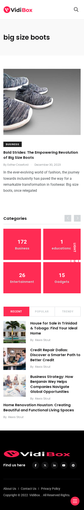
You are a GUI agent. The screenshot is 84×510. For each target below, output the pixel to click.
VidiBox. (35, 495)
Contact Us (28, 488)
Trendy (67, 311)
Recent (16, 311)
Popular (42, 311)
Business (12, 144)
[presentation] (68, 218)
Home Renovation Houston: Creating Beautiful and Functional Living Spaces (38, 408)
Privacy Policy (50, 488)
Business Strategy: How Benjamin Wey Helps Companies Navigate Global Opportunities (51, 384)
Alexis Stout (42, 340)
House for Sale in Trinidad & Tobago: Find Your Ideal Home (53, 328)
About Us (9, 488)
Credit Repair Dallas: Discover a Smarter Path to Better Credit (55, 355)
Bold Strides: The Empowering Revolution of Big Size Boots (40, 155)
